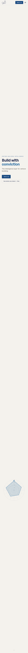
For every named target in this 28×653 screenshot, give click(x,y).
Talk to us (19, 2)
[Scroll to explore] (14, 650)
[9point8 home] (4, 2)
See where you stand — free (11, 181)
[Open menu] (25, 2)
